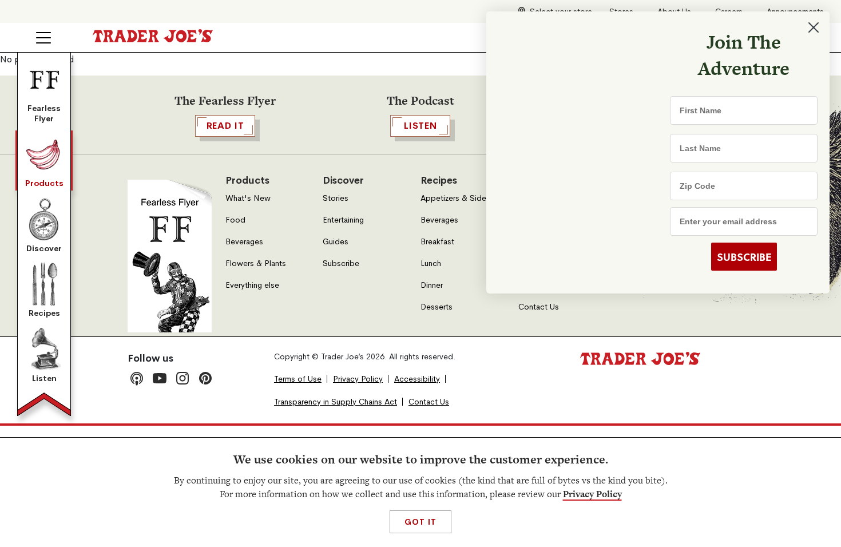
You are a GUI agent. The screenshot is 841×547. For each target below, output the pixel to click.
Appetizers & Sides (455, 198)
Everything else (252, 285)
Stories (335, 198)
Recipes (44, 313)
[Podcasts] (137, 378)
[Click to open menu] (43, 38)
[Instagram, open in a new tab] (182, 378)
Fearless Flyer (44, 113)
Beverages (244, 242)
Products (44, 183)
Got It (420, 522)
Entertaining (343, 220)
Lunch (430, 263)
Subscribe (341, 263)
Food (235, 220)
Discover (44, 248)
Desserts (436, 307)
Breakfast (437, 242)
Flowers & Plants (255, 263)
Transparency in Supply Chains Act (335, 402)
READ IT (225, 126)
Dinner (431, 285)
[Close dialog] (813, 27)
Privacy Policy (592, 494)
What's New (248, 198)
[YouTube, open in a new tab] (159, 378)
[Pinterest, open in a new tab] (205, 378)
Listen (44, 378)
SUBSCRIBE (744, 256)
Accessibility (417, 379)
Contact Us (538, 307)
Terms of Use (298, 379)
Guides (335, 242)
